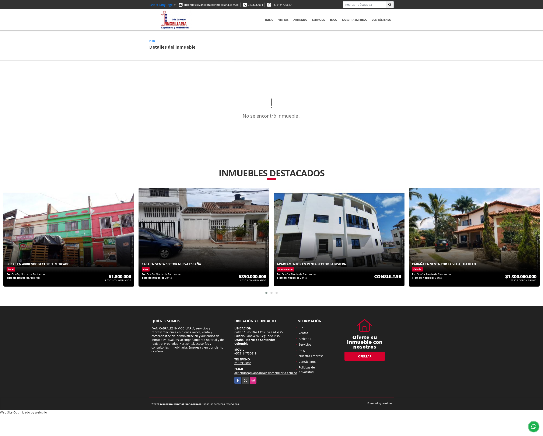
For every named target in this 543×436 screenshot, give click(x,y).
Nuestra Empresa (354, 20)
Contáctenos (381, 20)
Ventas (283, 20)
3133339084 (255, 5)
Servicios (318, 20)
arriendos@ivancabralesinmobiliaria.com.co (211, 5)
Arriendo (300, 20)
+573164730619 (281, 5)
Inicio (269, 20)
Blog (333, 20)
